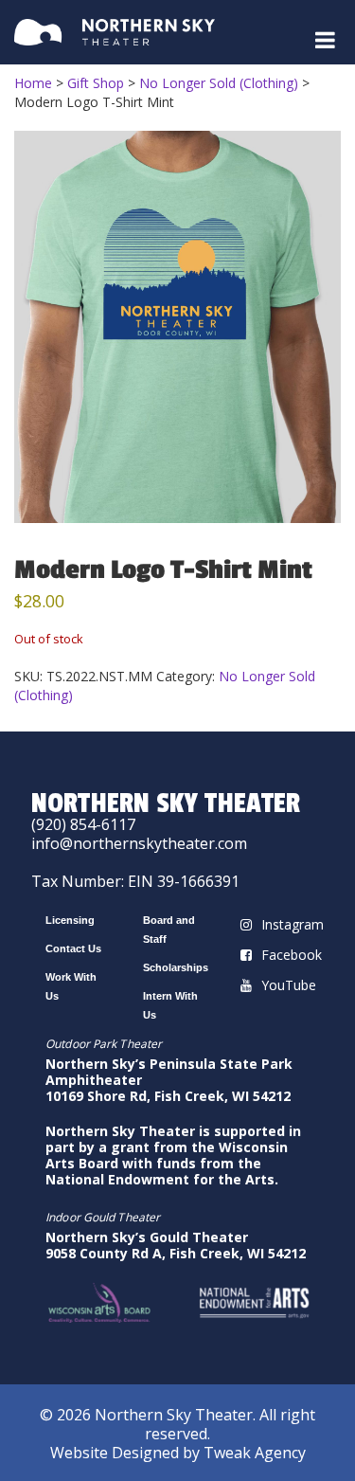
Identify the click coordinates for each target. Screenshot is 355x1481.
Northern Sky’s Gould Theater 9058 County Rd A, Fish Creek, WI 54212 (175, 1245)
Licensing (70, 920)
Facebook (291, 955)
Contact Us (73, 948)
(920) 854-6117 (83, 824)
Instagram (292, 924)
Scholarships (175, 967)
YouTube (288, 985)
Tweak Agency (255, 1452)
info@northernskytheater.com (139, 843)
